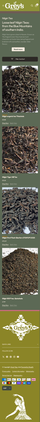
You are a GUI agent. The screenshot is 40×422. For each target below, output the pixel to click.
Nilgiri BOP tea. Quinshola (12, 290)
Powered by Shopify (27, 359)
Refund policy (30, 363)
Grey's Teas (14, 359)
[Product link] (19, 88)
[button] (3, 6)
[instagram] (15, 348)
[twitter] (4, 348)
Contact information (18, 363)
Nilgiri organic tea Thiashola (13, 114)
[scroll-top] (35, 418)
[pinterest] (11, 348)
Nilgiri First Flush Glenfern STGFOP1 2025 (18, 231)
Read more (17, 49)
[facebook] (7, 348)
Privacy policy (6, 363)
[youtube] (18, 348)
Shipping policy (17, 367)
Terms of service (7, 367)
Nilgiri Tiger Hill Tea (9, 173)
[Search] (30, 5)
